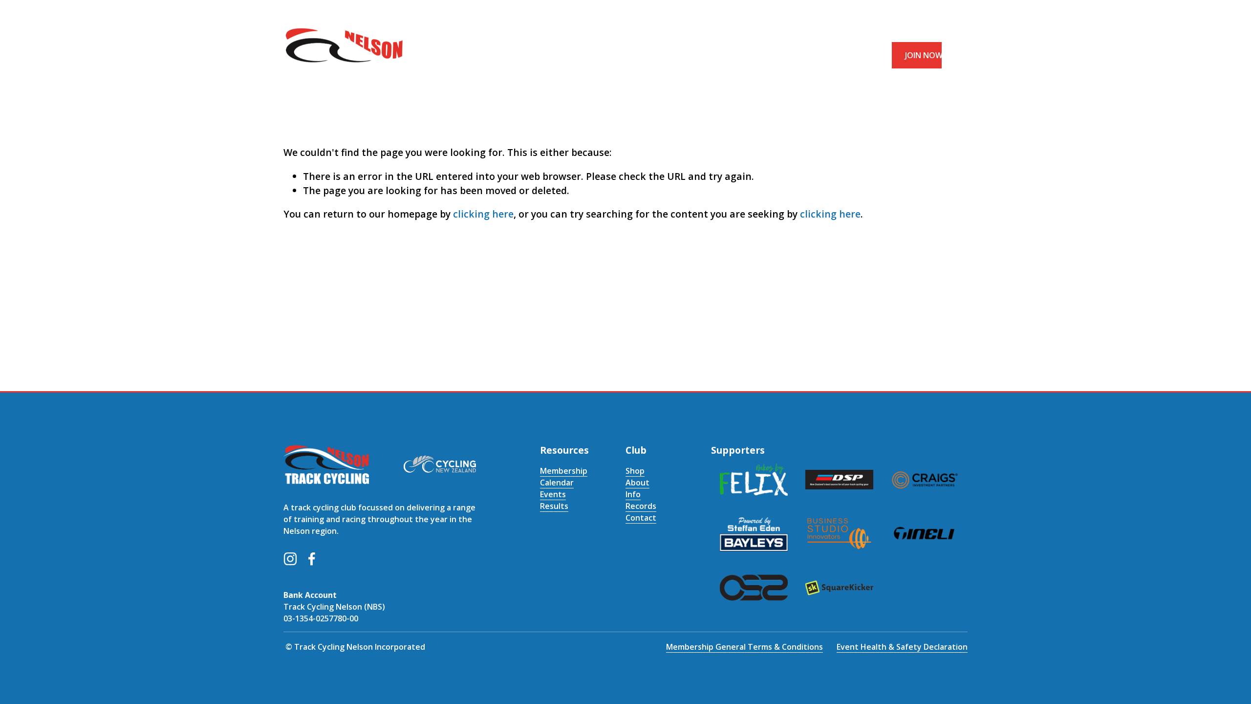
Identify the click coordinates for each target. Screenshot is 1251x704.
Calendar (557, 482)
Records (641, 506)
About (637, 482)
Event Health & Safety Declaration (902, 646)
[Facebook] (312, 559)
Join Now (924, 55)
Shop (635, 470)
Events (553, 494)
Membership (563, 470)
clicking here (483, 213)
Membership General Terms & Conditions (744, 646)
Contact (641, 517)
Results (554, 506)
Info (633, 494)
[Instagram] (290, 559)
